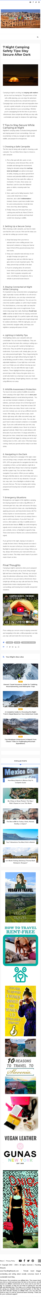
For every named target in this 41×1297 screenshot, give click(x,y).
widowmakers (26, 198)
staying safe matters (31, 92)
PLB (20, 524)
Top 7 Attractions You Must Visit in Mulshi (20, 842)
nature (17, 642)
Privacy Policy (10, 1261)
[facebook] (33, 2)
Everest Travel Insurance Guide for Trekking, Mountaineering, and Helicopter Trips (21, 685)
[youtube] (30, 2)
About (2, 1261)
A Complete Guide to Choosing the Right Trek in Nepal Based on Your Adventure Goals (20, 713)
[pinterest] (39, 2)
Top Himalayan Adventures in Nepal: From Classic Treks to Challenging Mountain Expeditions (20, 741)
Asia (20, 681)
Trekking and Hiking (28, 642)
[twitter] (36, 2)
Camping (9, 642)
